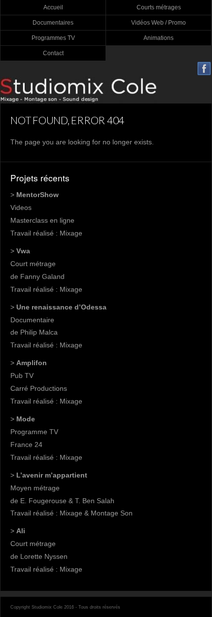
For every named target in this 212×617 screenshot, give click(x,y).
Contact (53, 53)
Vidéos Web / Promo (158, 23)
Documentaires (53, 23)
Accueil (53, 7)
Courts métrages (159, 7)
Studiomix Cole (106, 89)
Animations (158, 38)
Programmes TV (53, 38)
